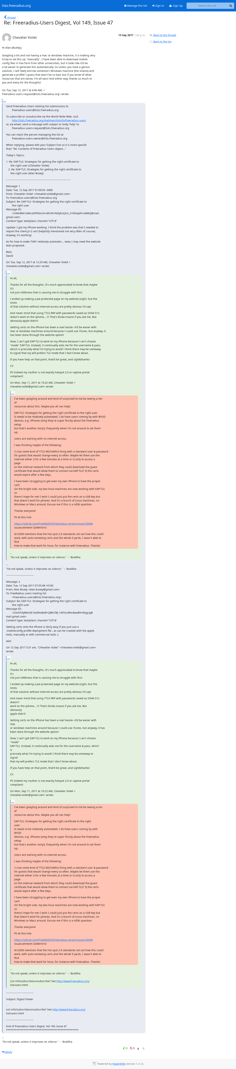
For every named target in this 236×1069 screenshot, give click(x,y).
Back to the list (162, 41)
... (4, 101)
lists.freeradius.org (16, 5)
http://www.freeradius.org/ (73, 981)
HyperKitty (118, 1064)
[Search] (231, 6)
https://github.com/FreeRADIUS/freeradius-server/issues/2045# (53, 523)
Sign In (159, 5)
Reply (8, 1052)
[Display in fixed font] (138, 1048)
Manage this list (136, 5)
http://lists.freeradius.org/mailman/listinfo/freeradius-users (49, 120)
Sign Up (177, 5)
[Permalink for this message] (143, 1048)
